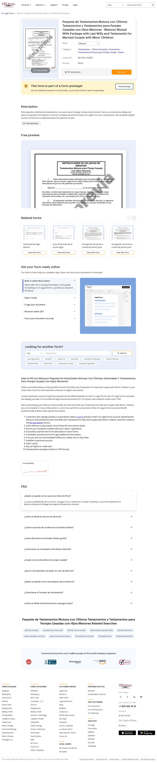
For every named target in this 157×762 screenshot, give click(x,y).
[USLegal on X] (121, 697)
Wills (32, 739)
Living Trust (61, 359)
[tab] (49, 286)
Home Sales (6, 705)
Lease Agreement (33, 359)
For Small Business (95, 709)
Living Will (48, 359)
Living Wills (35, 722)
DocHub (91, 742)
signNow (91, 735)
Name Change (7, 725)
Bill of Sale (35, 697)
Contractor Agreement (87, 363)
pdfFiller (91, 732)
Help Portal (63, 697)
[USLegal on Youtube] (141, 697)
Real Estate (35, 732)
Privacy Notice (114, 759)
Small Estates (36, 736)
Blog (61, 705)
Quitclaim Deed (32, 363)
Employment (7, 708)
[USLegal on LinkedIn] (134, 697)
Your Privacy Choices (86, 759)
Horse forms (48, 363)
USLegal (91, 725)
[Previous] (129, 218)
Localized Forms (65, 729)
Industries (63, 722)
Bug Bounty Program (148, 759)
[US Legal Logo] (125, 686)
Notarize (91, 691)
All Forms (34, 743)
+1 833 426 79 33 (127, 706)
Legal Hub (63, 691)
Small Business (8, 732)
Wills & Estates (8, 736)
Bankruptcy (6, 694)
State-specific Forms (67, 732)
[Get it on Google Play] (146, 732)
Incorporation (7, 715)
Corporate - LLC (37, 701)
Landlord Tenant (8, 719)
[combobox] (115, 5)
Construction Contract (65, 363)
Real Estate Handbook (68, 748)
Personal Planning (9, 729)
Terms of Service (101, 759)
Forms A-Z (35, 746)
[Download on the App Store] (127, 732)
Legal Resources (65, 701)
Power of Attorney (112, 359)
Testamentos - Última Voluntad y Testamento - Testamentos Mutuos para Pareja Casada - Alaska (101, 51)
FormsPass (92, 728)
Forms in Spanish (66, 725)
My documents (36, 422)
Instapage (92, 746)
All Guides (63, 751)
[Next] (134, 218)
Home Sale (74, 359)
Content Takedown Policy (130, 759)
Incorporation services (97, 694)
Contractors (6, 697)
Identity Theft (7, 712)
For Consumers (94, 706)
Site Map (62, 719)
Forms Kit (63, 736)
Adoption (5, 691)
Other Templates (37, 750)
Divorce (5, 701)
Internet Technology (39, 715)
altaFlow (91, 739)
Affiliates (62, 708)
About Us (63, 694)
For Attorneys (93, 713)
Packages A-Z (7, 739)
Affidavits (34, 691)
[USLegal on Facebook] (127, 697)
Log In (80, 416)
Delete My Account (66, 715)
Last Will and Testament (92, 359)
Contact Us (63, 712)
